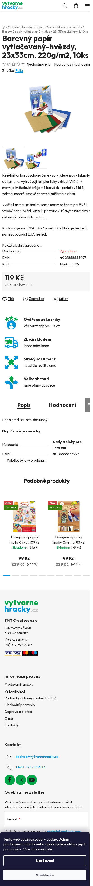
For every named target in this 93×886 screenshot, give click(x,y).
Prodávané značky (19, 684)
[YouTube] (32, 780)
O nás (9, 718)
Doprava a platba (18, 711)
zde (49, 849)
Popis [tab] (24, 404)
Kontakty (12, 725)
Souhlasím (45, 875)
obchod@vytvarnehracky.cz (37, 756)
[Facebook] (10, 780)
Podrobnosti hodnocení (72, 64)
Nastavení (45, 860)
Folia (19, 70)
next (88, 515)
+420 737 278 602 (30, 767)
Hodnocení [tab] (62, 404)
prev (4, 515)
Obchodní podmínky (20, 704)
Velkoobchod (15, 691)
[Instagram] (21, 780)
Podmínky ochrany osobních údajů (30, 698)
